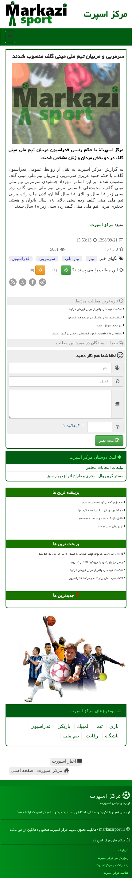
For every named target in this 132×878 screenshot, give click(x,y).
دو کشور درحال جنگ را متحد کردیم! (100, 510)
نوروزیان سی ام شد (110, 526)
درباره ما (122, 850)
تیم (91, 258)
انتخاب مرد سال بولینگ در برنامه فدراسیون (95, 317)
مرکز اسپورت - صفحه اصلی (37, 770)
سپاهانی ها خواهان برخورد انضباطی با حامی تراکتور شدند (87, 333)
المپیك (83, 726)
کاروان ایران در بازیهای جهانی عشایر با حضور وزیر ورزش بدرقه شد (81, 554)
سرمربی (47, 258)
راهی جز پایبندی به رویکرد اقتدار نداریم (97, 562)
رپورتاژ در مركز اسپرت (113, 857)
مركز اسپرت (105, 14)
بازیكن (63, 726)
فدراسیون (20, 258)
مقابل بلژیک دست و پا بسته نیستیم (101, 518)
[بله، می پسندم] (66, 270)
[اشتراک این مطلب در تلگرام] (42, 282)
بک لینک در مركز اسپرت (112, 865)
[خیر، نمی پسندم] (40, 270)
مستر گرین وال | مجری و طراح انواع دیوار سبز (85, 475)
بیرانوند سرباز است (109, 325)
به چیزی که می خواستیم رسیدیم (103, 502)
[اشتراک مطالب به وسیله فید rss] (13, 282)
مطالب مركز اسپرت (115, 872)
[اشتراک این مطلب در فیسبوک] (32, 282)
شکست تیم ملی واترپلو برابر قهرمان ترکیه (95, 309)
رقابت (92, 735)
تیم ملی (72, 258)
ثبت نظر (107, 440)
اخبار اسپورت (64, 761)
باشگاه (111, 735)
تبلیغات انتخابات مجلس (104, 467)
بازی (113, 726)
